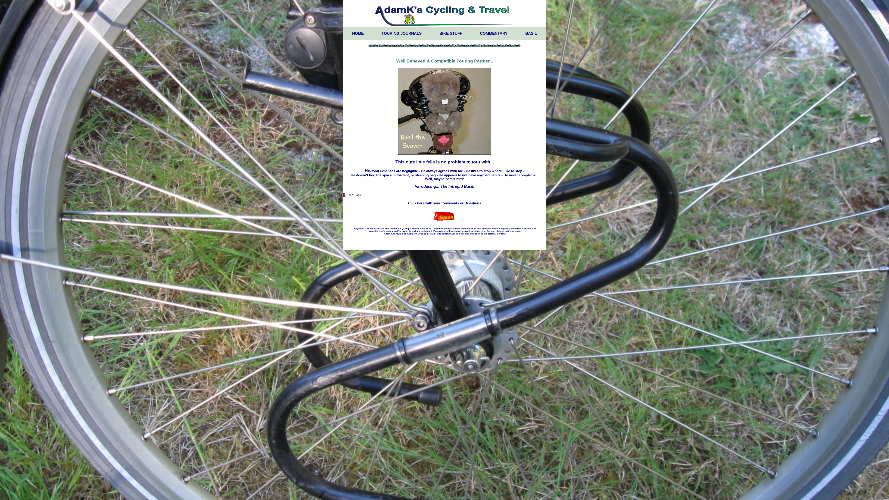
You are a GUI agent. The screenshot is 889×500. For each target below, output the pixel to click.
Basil (531, 33)
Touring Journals (402, 33)
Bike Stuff (450, 33)
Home (358, 33)
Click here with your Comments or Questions (444, 203)
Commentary (493, 33)
